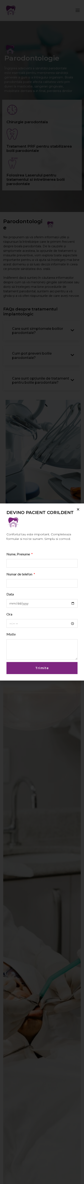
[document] (42, 592)
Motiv (11, 634)
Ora (9, 614)
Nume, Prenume (18, 554)
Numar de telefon (19, 574)
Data (10, 594)
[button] (78, 509)
